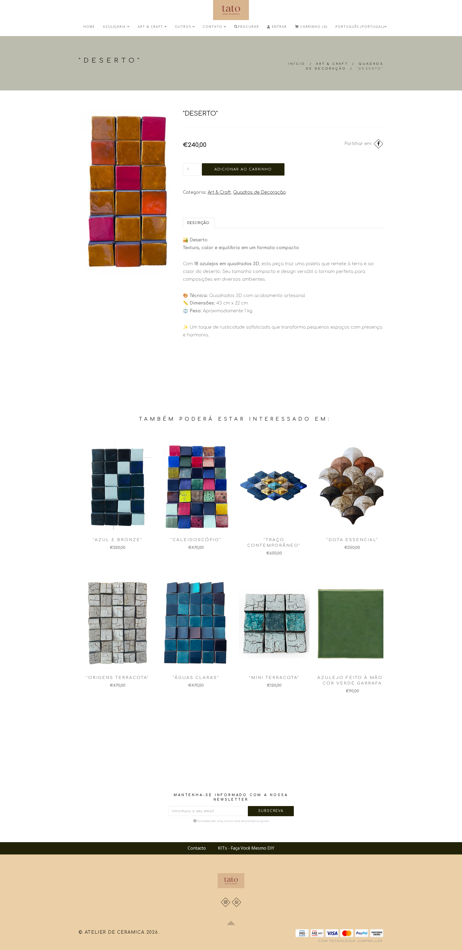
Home (89, 26)
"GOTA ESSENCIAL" (352, 540)
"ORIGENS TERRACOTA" (117, 677)
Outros (183, 26)
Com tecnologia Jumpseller (350, 941)
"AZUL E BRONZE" (118, 540)
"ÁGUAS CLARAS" (196, 677)
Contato (213, 26)
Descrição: (198, 223)
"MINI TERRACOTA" (274, 677)
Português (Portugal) (360, 26)
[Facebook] (378, 143)
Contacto (197, 848)
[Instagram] (225, 902)
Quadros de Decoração (259, 192)
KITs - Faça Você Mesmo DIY (246, 848)
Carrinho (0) (313, 26)
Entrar (279, 26)
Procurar (248, 26)
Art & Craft (151, 26)
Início (296, 64)
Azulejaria (115, 26)
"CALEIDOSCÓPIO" (196, 540)
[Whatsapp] (236, 902)
